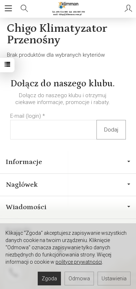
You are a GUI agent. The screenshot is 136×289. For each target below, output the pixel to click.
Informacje (24, 162)
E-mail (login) (25, 116)
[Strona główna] (68, 8)
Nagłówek (22, 185)
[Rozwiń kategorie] (8, 8)
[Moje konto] (128, 8)
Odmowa (79, 278)
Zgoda (49, 278)
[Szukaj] (24, 8)
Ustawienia (114, 278)
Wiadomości (26, 207)
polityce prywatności (78, 262)
